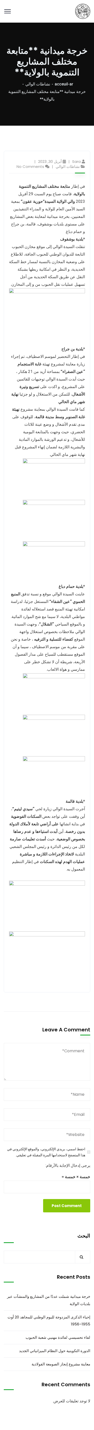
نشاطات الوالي (37, 84)
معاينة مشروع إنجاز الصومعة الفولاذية (61, 1364)
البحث (83, 1235)
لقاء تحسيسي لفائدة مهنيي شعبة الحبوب (58, 1337)
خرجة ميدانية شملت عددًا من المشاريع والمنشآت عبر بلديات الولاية (48, 1300)
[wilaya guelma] (82, 11)
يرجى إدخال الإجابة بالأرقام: (67, 1165)
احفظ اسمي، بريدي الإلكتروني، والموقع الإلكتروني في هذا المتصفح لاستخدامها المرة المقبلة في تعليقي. (46, 1152)
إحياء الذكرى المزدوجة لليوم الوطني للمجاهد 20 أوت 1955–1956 (49, 1320)
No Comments (30, 166)
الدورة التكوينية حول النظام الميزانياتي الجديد (54, 1350)
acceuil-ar (64, 84)
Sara (76, 161)
